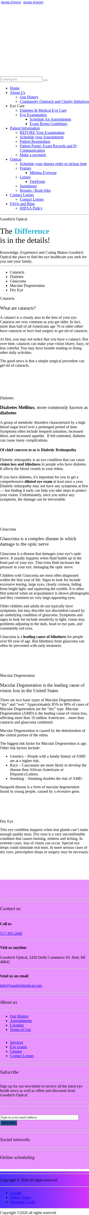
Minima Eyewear (43, 173)
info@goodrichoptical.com (21, 985)
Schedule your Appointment (42, 137)
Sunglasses (28, 186)
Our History (29, 97)
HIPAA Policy (31, 208)
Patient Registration (35, 141)
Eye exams (18, 1047)
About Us (17, 92)
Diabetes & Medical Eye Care (43, 110)
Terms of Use (20, 1029)
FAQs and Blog (22, 204)
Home (15, 88)
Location (17, 1025)
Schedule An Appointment (50, 119)
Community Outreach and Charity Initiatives (54, 101)
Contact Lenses (22, 195)
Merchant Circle (22, 1202)
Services (16, 1042)
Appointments (21, 1021)
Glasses (16, 1051)
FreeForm (37, 181)
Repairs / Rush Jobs (35, 190)
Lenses (25, 177)
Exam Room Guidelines (48, 124)
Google (16, 1193)
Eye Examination (33, 115)
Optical (15, 159)
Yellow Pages (20, 1197)
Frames (25, 168)
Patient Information (25, 128)
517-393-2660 (11, 933)
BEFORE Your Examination (42, 132)
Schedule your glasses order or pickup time (53, 164)
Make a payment (33, 155)
